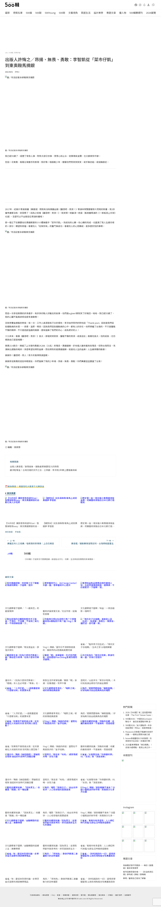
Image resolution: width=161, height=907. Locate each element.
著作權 (83, 895)
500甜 (38, 12)
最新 (7, 12)
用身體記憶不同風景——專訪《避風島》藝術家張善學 (138, 866)
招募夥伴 (128, 895)
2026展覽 (151, 12)
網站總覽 (45, 895)
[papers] (144, 4)
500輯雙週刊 (136, 12)
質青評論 (17, 52)
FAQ (53, 895)
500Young (50, 12)
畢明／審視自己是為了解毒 (134, 878)
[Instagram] (140, 4)
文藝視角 (73, 12)
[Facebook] (136, 4)
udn (6, 52)
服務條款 (75, 895)
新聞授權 (66, 895)
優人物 (122, 12)
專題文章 (111, 12)
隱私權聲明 (92, 895)
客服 (58, 895)
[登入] (149, 5)
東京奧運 (9, 531)
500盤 (29, 12)
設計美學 (98, 12)
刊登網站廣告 (35, 895)
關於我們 (118, 895)
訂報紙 (110, 895)
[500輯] (12, 5)
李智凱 (18, 531)
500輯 (11, 52)
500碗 (62, 12)
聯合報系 (102, 895)
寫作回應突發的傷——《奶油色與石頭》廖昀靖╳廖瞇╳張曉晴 (138, 873)
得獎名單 (18, 12)
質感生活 (85, 12)
